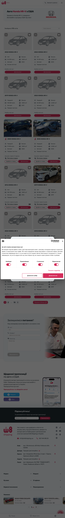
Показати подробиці (54, 270)
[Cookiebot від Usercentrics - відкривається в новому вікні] (52, 241)
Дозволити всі (53, 275)
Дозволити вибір (32, 275)
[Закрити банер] (62, 241)
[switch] (24, 264)
